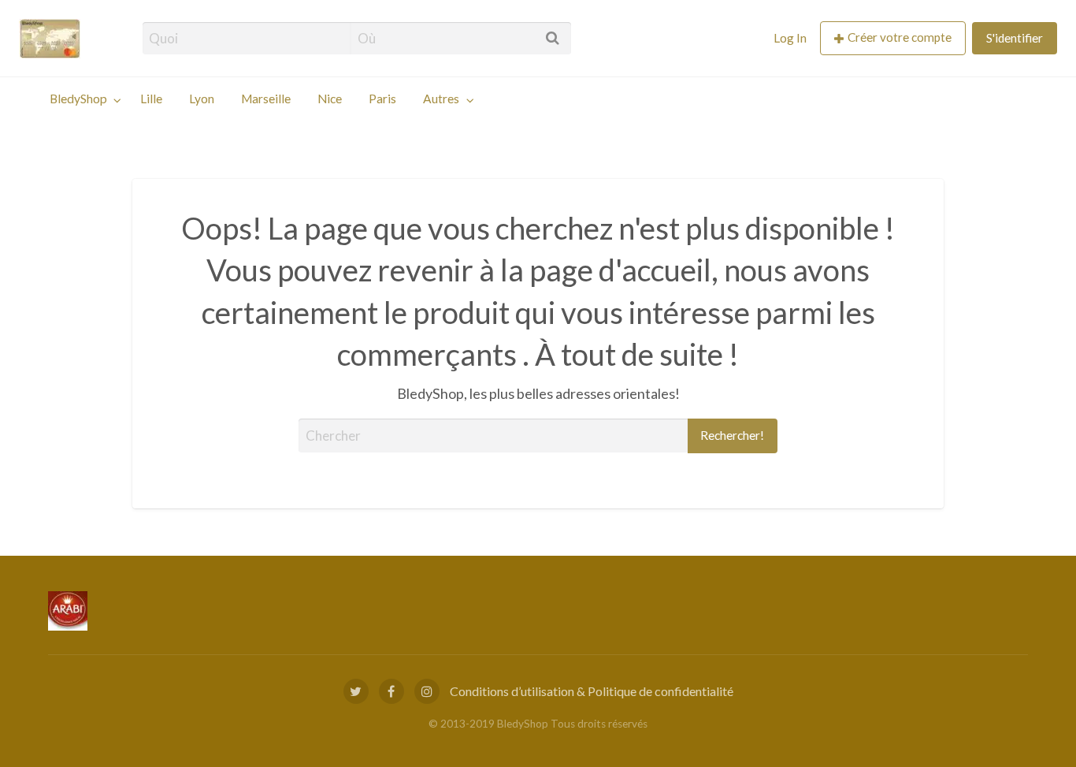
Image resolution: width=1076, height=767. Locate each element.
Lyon (201, 98)
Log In (790, 38)
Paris (382, 98)
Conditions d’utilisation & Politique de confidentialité (591, 690)
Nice (329, 98)
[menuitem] (790, 38)
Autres (441, 98)
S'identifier (1014, 38)
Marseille (266, 98)
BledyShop (78, 98)
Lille (151, 98)
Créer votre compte (900, 37)
